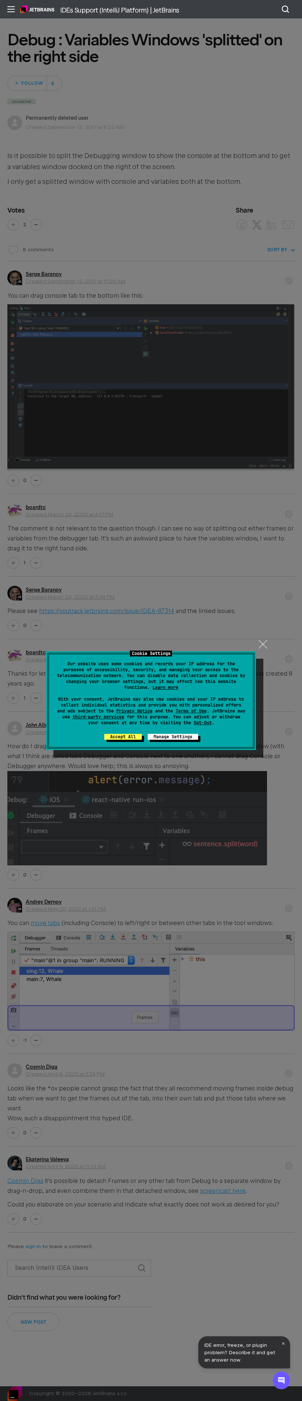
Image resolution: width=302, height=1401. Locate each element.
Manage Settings (173, 737)
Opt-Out (203, 723)
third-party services (98, 717)
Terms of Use (191, 711)
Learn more (165, 687)
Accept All (123, 737)
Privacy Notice (134, 711)
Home (37, 9)
